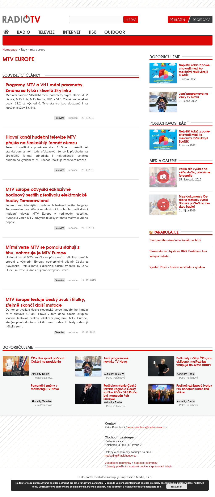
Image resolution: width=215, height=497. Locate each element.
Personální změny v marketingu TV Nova (45, 387)
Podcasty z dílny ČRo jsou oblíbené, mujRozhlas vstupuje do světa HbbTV (194, 361)
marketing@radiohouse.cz (120, 455)
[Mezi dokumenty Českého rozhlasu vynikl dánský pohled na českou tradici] (163, 205)
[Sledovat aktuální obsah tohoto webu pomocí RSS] (151, 232)
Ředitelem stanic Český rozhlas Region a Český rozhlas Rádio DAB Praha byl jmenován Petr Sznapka (120, 392)
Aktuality (36, 374)
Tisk (92, 31)
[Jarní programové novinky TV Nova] (163, 102)
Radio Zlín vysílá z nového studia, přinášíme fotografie (194, 172)
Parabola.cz (165, 232)
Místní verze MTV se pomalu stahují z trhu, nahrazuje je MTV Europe (42, 249)
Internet (71, 31)
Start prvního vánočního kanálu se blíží (175, 240)
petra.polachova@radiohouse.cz (146, 427)
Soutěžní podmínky (145, 462)
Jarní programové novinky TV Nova (194, 95)
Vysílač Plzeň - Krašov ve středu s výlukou (177, 267)
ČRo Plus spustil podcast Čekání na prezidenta (47, 360)
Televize (46, 31)
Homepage (10, 49)
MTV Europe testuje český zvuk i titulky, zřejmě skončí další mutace (45, 302)
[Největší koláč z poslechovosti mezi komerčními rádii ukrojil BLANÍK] (163, 73)
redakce (73, 117)
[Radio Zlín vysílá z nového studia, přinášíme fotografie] (163, 177)
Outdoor (114, 31)
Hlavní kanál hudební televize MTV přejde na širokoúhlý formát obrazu (41, 139)
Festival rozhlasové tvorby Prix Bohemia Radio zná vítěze (194, 388)
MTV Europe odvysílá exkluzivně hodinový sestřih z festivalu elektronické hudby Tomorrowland (46, 194)
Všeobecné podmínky (118, 462)
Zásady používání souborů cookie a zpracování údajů (139, 466)
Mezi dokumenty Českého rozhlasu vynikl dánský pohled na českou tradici (194, 201)
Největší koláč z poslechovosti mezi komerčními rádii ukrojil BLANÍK (194, 70)
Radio (23, 31)
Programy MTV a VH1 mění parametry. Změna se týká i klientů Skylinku (45, 87)
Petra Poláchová (43, 377)
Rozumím (176, 486)
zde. (159, 486)
